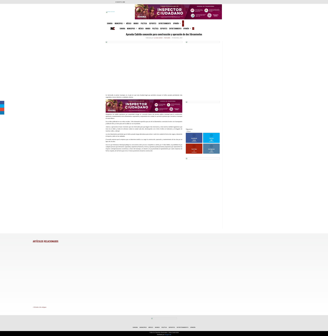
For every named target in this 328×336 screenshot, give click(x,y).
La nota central (158, 38)
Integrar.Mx (168, 334)
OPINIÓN (176, 24)
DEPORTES (152, 24)
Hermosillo (167, 38)
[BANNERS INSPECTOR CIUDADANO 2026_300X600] (203, 159)
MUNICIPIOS (119, 24)
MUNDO (136, 24)
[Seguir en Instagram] (217, 23)
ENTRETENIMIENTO (165, 24)
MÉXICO (128, 24)
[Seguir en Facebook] (210, 23)
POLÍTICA (144, 24)
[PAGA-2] (203, 102)
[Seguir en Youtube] (220, 23)
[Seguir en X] (213, 23)
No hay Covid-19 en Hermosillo (45, 292)
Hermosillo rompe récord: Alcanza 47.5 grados (51, 255)
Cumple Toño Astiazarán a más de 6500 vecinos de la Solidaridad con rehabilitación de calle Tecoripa (71, 274)
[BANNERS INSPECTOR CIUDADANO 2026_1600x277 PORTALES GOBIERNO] (178, 19)
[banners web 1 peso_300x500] (203, 42)
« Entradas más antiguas (39, 307)
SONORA (109, 24)
